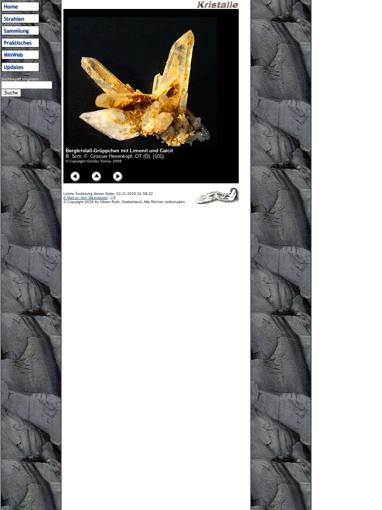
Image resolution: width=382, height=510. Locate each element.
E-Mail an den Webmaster (85, 198)
